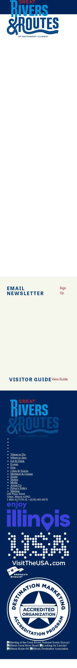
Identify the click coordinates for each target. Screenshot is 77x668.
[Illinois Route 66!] (18, 648)
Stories (14, 479)
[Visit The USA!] (38, 548)
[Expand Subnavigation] (27, 454)
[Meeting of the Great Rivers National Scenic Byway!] (38, 642)
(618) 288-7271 (31, 125)
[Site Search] (62, 45)
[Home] (33, 36)
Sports (14, 476)
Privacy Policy (18, 488)
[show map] (8, 101)
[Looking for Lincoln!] (53, 645)
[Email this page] (12, 58)
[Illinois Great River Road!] (23, 645)
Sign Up (63, 290)
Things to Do (18, 454)
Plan (13, 467)
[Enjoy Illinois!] (38, 515)
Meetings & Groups (21, 473)
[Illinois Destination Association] (49, 648)
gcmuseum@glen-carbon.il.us (47, 244)
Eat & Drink (17, 461)
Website (13, 149)
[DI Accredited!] (38, 608)
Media (14, 482)
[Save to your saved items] (11, 101)
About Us (15, 485)
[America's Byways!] (17, 571)
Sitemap (15, 491)
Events (14, 464)
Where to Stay (18, 457)
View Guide (60, 379)
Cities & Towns (19, 470)
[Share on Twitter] (12, 53)
